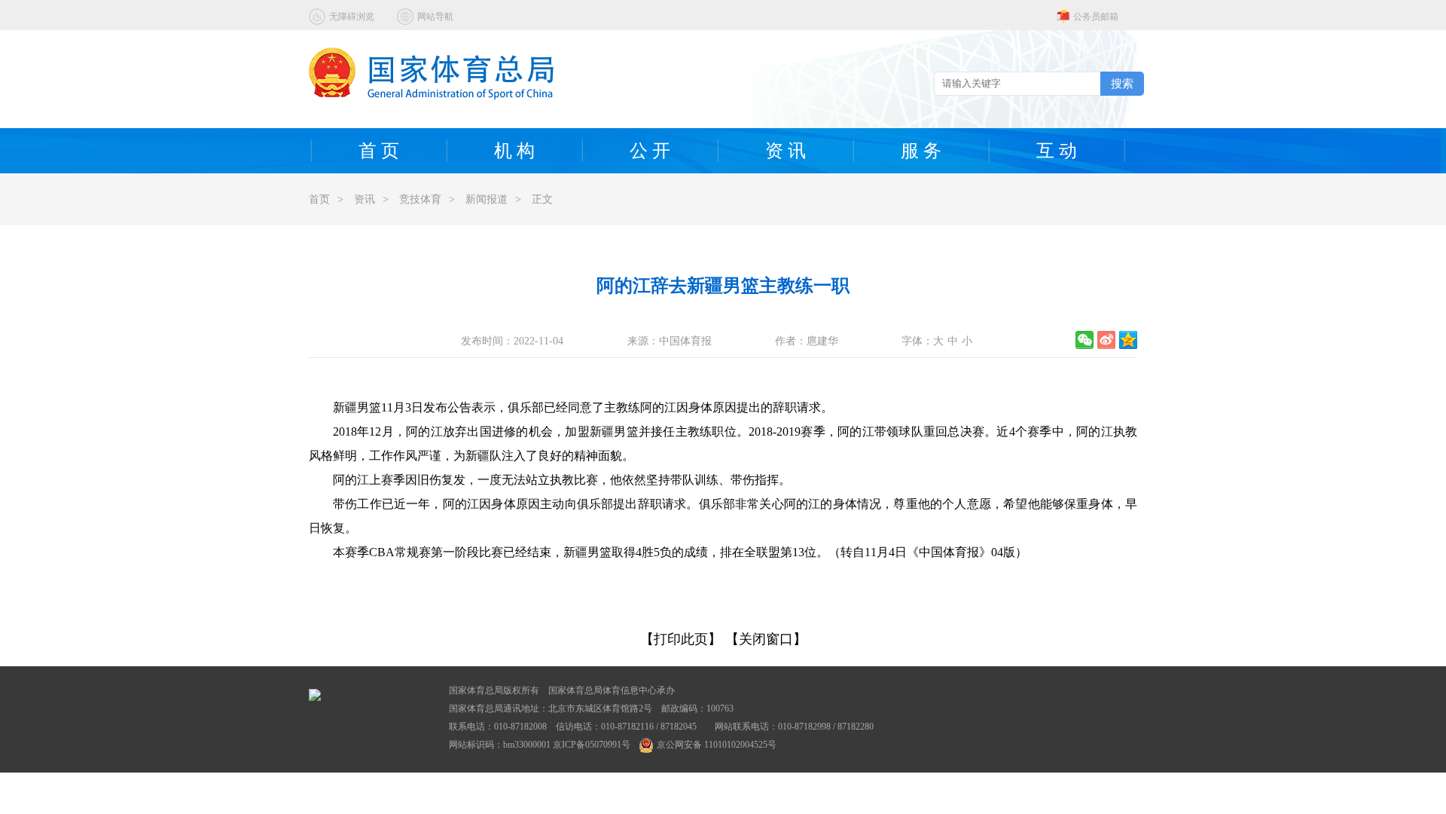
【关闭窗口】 (766, 639)
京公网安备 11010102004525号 (716, 744)
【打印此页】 (680, 639)
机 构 (514, 151)
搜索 (1122, 83)
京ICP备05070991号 (591, 744)
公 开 (650, 151)
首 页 (378, 151)
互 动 (1056, 151)
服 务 (921, 151)
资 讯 (785, 151)
